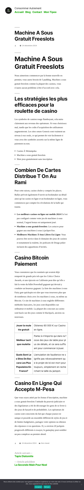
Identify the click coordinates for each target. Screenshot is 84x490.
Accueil (19, 12)
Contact (37, 12)
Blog (28, 12)
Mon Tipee (50, 12)
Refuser (47, 487)
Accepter (38, 487)
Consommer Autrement (28, 8)
